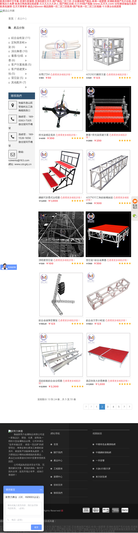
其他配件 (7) (18, 82)
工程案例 (58, 468)
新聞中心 (58, 476)
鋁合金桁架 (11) (20, 38)
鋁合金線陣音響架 (48, 320)
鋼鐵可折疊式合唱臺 (49, 197)
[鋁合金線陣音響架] (61, 295)
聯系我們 (58, 492)
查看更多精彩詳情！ (62, 74)
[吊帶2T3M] (61, 49)
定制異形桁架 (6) (16, 45)
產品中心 (58, 460)
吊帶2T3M (44, 74)
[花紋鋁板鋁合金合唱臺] (61, 355)
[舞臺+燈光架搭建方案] (108, 109)
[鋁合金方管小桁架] (108, 295)
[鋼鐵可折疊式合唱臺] (61, 172)
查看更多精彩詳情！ (120, 380)
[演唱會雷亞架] (61, 234)
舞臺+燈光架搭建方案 (97, 134)
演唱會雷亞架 (46, 260)
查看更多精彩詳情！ (70, 320)
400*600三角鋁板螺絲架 (99, 197)
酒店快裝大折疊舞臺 (96, 380)
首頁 (12, 18)
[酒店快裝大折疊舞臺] (108, 355)
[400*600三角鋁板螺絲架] (108, 172)
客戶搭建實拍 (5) (16, 71)
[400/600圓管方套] (108, 49)
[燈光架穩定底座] (61, 109)
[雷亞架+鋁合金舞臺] (108, 234)
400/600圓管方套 (96, 74)
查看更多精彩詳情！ (118, 74)
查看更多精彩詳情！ (117, 320)
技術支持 (58, 484)
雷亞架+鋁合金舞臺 (96, 260)
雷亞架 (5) (17, 78)
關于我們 (58, 452)
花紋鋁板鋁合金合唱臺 (50, 380)
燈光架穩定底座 (47, 134)
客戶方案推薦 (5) (21, 64)
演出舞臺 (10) (19, 51)
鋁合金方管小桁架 (95, 320)
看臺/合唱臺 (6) (15, 58)
